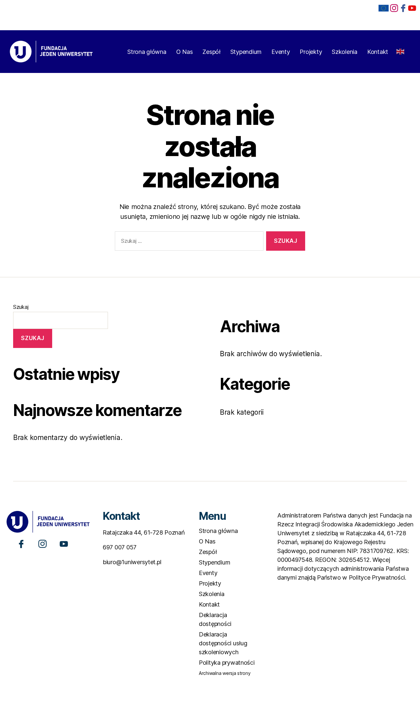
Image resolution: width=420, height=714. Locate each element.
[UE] (383, 8)
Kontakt (377, 51)
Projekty (311, 51)
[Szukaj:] (187, 242)
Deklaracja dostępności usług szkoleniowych (223, 643)
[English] (400, 49)
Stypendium (246, 51)
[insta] (394, 7)
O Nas (184, 51)
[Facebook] (403, 7)
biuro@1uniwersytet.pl (132, 562)
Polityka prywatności (227, 662)
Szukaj (20, 307)
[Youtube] (63, 543)
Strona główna (146, 51)
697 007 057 (119, 547)
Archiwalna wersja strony (225, 673)
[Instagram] (42, 543)
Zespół (211, 51)
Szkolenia (344, 51)
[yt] (412, 7)
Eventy (280, 51)
